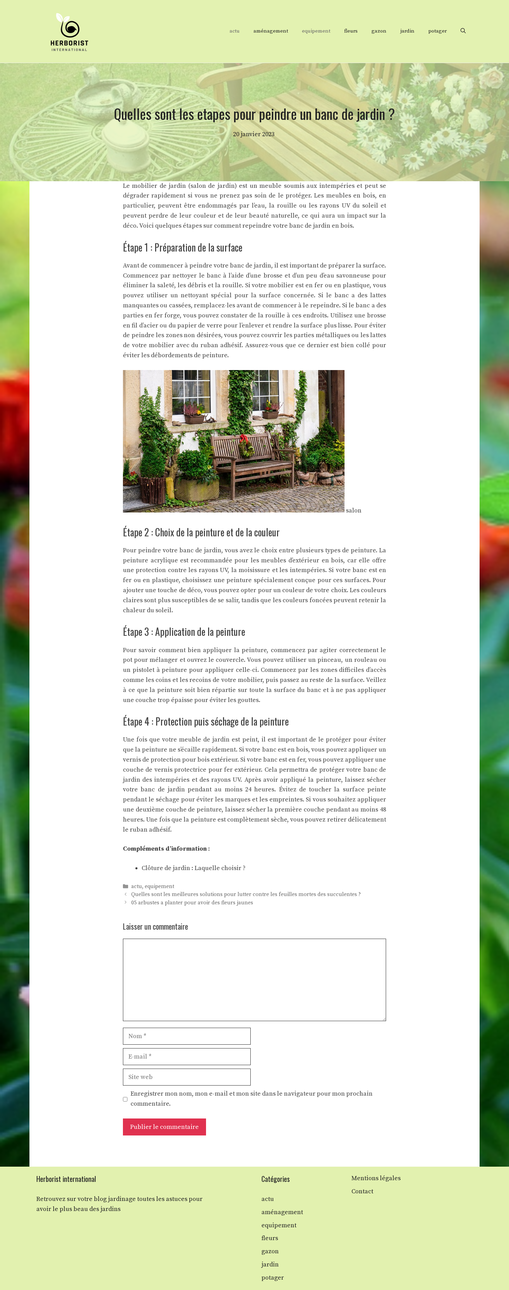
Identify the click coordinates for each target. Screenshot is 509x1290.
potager (437, 31)
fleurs (351, 31)
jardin (407, 31)
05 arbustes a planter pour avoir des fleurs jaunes (192, 903)
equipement (316, 31)
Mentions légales (376, 1178)
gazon (379, 31)
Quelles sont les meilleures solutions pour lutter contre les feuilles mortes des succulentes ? (246, 895)
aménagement (270, 31)
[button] (463, 31)
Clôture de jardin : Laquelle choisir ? (193, 868)
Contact (362, 1191)
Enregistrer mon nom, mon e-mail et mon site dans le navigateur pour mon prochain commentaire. (252, 1099)
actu (235, 31)
